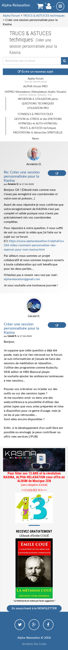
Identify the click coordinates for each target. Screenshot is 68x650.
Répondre (57, 173)
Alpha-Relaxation (16, 5)
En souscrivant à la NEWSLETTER (34, 608)
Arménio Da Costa (34, 643)
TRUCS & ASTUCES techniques (44, 15)
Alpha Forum (11, 15)
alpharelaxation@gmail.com (22, 279)
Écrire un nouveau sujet (37, 71)
